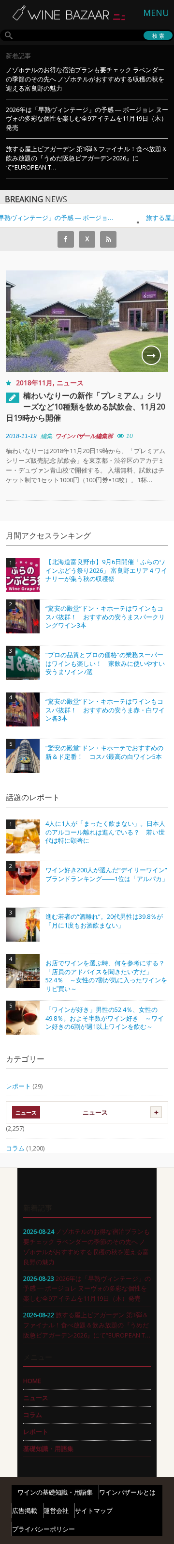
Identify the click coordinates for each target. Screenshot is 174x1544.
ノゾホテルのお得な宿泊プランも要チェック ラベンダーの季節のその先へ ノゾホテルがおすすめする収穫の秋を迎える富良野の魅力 (85, 79)
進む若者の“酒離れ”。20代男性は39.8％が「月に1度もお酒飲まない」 (104, 921)
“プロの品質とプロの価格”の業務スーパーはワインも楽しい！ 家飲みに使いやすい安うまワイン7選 (105, 663)
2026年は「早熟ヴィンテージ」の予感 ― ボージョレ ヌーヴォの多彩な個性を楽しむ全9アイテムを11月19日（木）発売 (87, 118)
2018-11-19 (21, 436)
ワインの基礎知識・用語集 (55, 1492)
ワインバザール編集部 (84, 436)
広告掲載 (24, 1510)
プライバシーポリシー (43, 1529)
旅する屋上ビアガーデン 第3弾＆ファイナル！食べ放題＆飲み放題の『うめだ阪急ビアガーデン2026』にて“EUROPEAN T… (87, 158)
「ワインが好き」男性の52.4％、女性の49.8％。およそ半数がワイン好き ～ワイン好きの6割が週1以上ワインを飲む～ (104, 1018)
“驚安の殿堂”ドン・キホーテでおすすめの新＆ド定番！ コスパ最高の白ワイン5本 (104, 752)
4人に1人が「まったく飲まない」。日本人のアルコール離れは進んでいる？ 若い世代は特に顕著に (105, 832)
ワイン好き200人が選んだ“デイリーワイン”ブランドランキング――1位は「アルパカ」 (106, 874)
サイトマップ (94, 1510)
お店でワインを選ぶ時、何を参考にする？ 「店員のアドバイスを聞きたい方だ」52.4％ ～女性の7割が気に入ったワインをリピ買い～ (106, 976)
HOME (32, 1380)
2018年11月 (34, 382)
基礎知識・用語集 (48, 1448)
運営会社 (56, 1510)
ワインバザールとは (127, 1492)
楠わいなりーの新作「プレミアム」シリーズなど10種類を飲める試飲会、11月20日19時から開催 (85, 406)
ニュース (70, 382)
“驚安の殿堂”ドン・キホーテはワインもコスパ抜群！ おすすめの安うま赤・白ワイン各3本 (105, 710)
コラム (15, 1148)
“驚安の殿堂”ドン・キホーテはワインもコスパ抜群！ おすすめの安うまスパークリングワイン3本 (105, 617)
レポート (18, 1086)
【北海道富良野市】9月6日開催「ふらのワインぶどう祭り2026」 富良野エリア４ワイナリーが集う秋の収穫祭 (106, 570)
